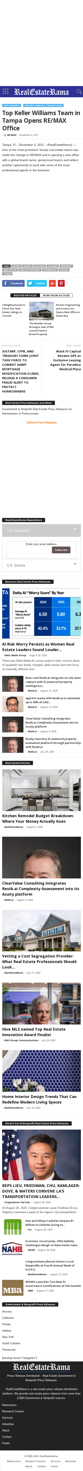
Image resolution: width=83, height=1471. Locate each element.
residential (50, 270)
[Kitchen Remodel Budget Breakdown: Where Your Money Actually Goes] (41, 790)
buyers (16, 266)
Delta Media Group (15, 655)
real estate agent (30, 270)
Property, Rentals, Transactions (43, 105)
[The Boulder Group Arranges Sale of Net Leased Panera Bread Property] (41, 311)
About (5, 1430)
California (8, 1317)
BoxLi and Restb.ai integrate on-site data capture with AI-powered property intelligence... (53, 682)
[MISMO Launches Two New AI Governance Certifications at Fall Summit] (12, 1288)
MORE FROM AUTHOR (56, 295)
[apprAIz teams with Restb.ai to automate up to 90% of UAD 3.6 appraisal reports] (12, 704)
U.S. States (16, 565)
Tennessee (9, 1349)
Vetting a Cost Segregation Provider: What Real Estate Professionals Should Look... (39, 961)
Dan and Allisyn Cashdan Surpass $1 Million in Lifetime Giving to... (50, 1223)
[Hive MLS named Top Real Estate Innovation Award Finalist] (41, 1003)
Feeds (6, 1443)
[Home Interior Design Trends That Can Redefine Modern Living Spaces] (41, 1071)
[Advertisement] (41, 43)
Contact (7, 1436)
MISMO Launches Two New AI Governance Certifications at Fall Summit (53, 1284)
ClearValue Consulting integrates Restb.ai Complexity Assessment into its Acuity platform (52, 722)
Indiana (6, 1330)
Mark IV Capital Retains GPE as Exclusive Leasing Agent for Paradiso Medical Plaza (65, 360)
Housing (39, 266)
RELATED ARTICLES (25, 295)
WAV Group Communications (21, 1040)
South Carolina (11, 1343)
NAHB (31, 1249)
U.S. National (18, 530)
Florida (6, 1324)
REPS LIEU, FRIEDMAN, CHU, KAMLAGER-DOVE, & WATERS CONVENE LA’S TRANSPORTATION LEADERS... (41, 1191)
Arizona (6, 1311)
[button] (76, 91)
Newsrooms (9, 1405)
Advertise (8, 1424)
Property (66, 266)
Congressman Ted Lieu (17, 1202)
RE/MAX (11, 134)
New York (8, 1337)
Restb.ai (32, 690)
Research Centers (13, 1411)
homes (27, 266)
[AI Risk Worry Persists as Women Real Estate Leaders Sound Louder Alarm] (41, 613)
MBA (30, 1290)
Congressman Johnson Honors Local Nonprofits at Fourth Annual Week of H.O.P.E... (50, 1265)
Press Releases (12, 105)
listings (52, 266)
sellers (64, 270)
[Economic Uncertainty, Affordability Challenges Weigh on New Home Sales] (12, 1247)
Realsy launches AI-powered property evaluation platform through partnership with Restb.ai (53, 743)
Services (7, 1417)
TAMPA (7, 273)
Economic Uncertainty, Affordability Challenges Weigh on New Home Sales (51, 1243)
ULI (29, 1229)
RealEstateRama (13, 826)
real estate (10, 270)
